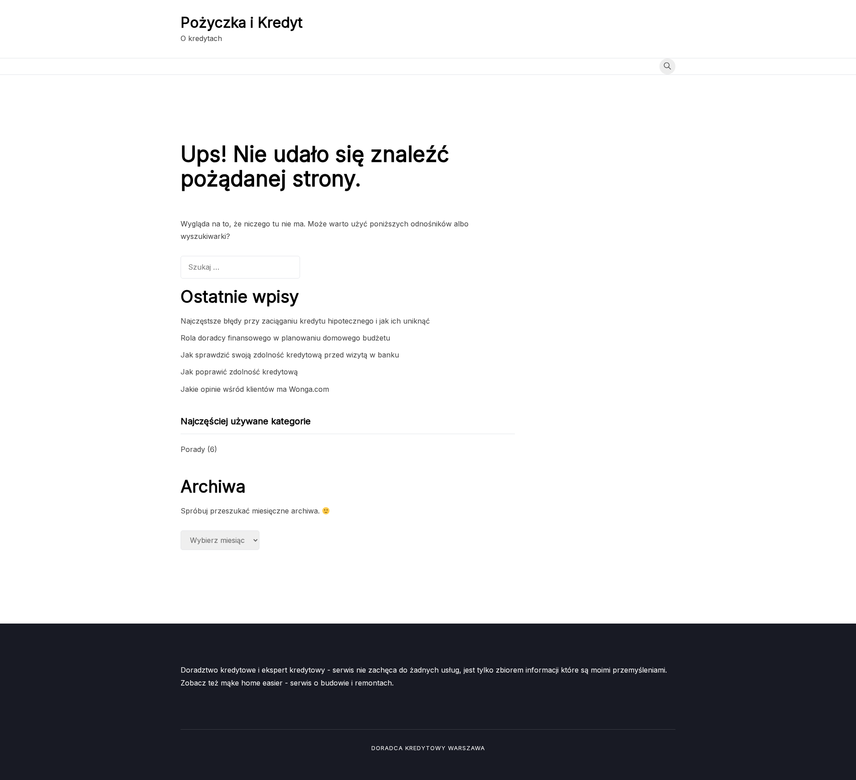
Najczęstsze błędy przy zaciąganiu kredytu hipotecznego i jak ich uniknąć (305, 320)
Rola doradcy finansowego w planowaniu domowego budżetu (285, 337)
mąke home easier (252, 682)
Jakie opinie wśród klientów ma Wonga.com (255, 389)
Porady (193, 449)
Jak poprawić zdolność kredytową (239, 371)
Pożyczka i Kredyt (242, 22)
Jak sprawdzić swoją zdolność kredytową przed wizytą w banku (290, 354)
